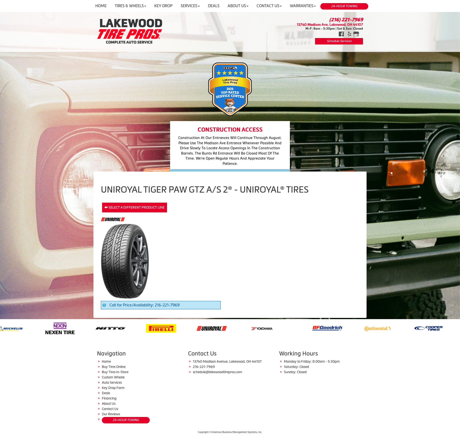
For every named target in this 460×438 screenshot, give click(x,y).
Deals (106, 393)
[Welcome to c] (129, 31)
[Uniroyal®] (125, 328)
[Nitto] (24, 328)
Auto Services (112, 382)
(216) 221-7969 (346, 19)
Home (106, 361)
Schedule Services (339, 41)
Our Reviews (111, 414)
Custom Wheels (113, 377)
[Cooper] (342, 328)
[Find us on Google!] (356, 33)
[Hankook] (443, 328)
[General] (392, 328)
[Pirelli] (74, 328)
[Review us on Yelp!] (349, 33)
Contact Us (110, 409)
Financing (109, 398)
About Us (108, 403)
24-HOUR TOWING (344, 6)
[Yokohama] (175, 328)
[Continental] (291, 328)
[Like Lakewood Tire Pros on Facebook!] (341, 33)
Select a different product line (136, 207)
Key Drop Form (113, 388)
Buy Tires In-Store (115, 372)
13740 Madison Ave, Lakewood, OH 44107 (330, 24)
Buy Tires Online (114, 367)
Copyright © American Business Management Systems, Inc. (230, 432)
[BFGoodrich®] (240, 328)
